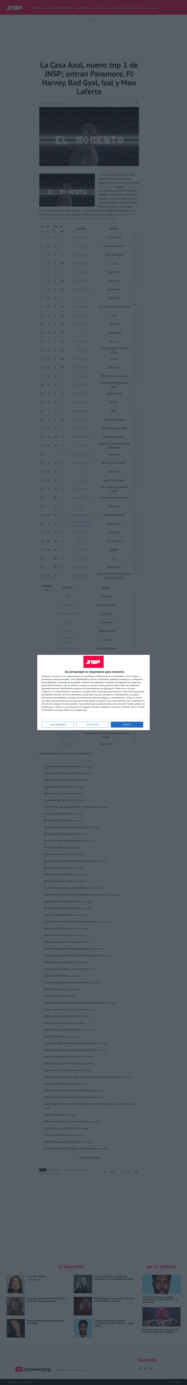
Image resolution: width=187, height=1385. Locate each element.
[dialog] (93, 692)
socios (64, 676)
